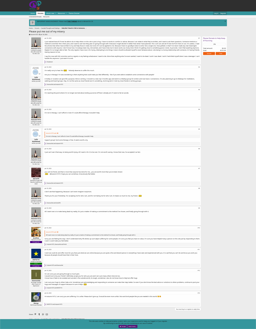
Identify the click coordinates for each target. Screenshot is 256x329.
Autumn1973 (34, 34)
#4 (199, 109)
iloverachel (36, 281)
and (55, 84)
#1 (199, 38)
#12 (199, 270)
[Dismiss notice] (225, 21)
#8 (199, 188)
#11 (199, 249)
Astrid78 (36, 179)
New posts (46, 17)
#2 (199, 67)
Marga (36, 303)
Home (32, 13)
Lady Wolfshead (36, 78)
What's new (50, 13)
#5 (199, 129)
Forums (40, 13)
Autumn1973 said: (51, 133)
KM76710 (36, 260)
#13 (199, 293)
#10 (199, 228)
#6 (199, 149)
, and (57, 244)
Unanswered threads (35, 17)
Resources (61, 13)
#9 (199, 208)
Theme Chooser (74, 13)
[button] (55, 13)
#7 (199, 168)
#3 (199, 89)
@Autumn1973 (55, 174)
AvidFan (36, 238)
